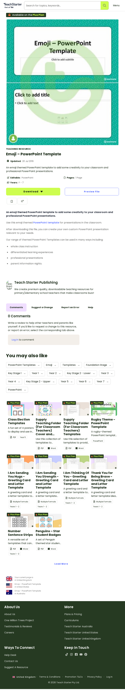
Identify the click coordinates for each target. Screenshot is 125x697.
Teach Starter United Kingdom (82, 638)
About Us (9, 614)
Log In (109, 676)
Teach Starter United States (81, 632)
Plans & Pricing (73, 614)
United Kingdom (25, 676)
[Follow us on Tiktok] (66, 654)
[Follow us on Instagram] (71, 654)
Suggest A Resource (16, 667)
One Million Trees (19, 620)
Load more (61, 563)
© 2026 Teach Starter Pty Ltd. (63, 682)
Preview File (92, 191)
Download (31, 191)
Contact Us (11, 661)
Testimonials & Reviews (18, 626)
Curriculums (71, 620)
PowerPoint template (46, 222)
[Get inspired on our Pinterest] (85, 654)
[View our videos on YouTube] (81, 654)
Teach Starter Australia (78, 626)
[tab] (16, 307)
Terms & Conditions (49, 676)
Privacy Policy (94, 676)
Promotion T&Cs (74, 676)
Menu (116, 5)
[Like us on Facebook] (76, 654)
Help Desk (10, 655)
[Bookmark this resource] (12, 201)
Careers (9, 632)
